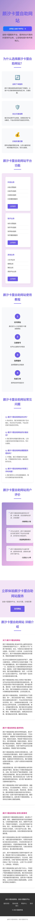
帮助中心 (24, 903)
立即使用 (13, 206)
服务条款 (6, 903)
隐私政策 (15, 903)
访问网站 (17, 609)
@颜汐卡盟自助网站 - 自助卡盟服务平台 (17, 919)
